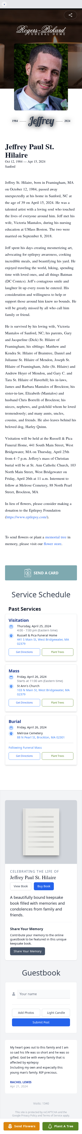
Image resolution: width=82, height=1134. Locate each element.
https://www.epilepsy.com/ (26, 516)
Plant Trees (57, 652)
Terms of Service (52, 1115)
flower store (52, 543)
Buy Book (43, 886)
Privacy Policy (29, 1115)
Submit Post (41, 1022)
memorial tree (55, 536)
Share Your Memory (27, 951)
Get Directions (24, 652)
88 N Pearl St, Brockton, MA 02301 (41, 737)
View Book (21, 886)
